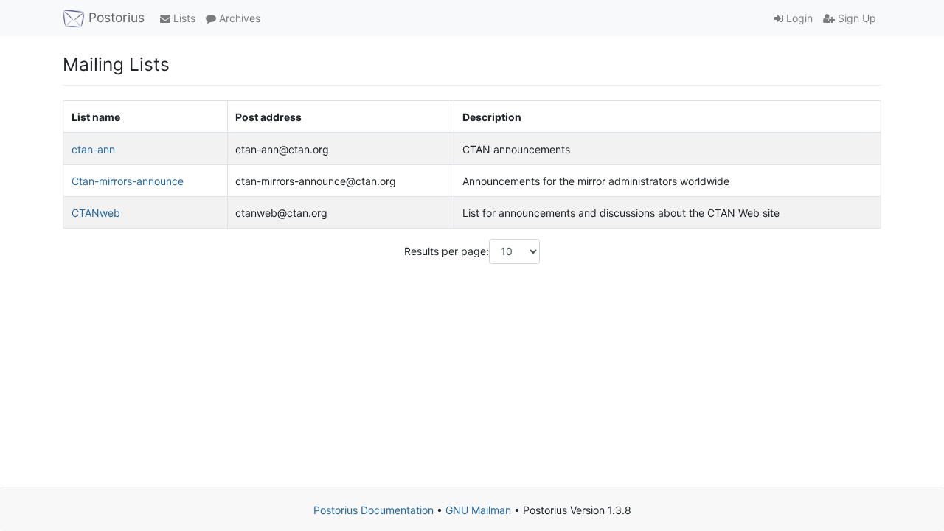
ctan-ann (93, 149)
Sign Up (855, 18)
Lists (182, 18)
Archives (238, 18)
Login (798, 18)
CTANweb (96, 212)
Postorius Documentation (373, 510)
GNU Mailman (478, 510)
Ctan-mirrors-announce (128, 181)
